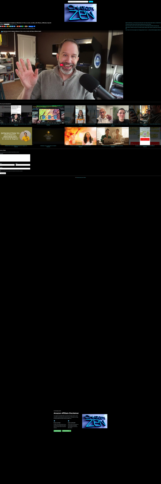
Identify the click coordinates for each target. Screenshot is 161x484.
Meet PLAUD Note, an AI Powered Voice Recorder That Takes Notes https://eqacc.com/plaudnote (143, 22)
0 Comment (15, 24)
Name (1, 163)
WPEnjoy (85, 177)
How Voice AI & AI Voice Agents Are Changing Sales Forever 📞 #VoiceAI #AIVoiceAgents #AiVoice (143, 29)
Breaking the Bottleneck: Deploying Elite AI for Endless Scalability (112, 145)
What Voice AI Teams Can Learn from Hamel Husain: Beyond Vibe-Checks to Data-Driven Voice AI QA (112, 124)
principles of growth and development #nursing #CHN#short (145, 145)
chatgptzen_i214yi (6, 24)
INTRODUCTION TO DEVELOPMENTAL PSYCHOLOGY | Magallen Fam (16, 145)
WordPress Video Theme (80, 177)
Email (17, 163)
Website (1, 167)
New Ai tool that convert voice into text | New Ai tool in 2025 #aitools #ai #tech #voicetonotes (142, 25)
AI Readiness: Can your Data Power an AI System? (48, 145)
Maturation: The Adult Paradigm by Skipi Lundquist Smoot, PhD (80, 145)
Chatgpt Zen (2, 24)
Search (91, 2)
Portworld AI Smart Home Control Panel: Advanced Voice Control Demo (138, 24)
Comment (1, 153)
